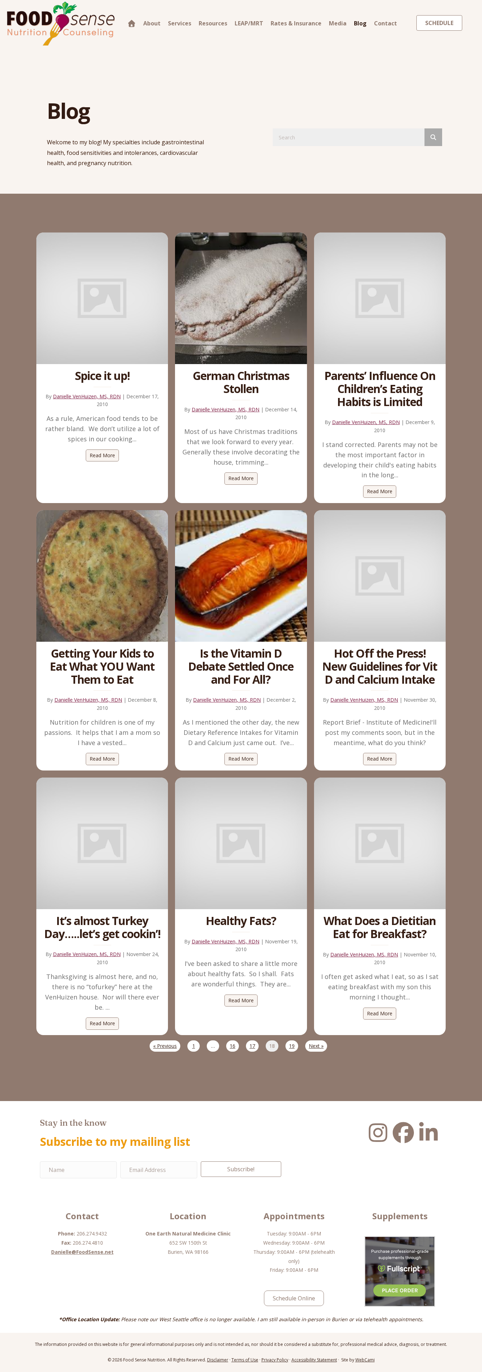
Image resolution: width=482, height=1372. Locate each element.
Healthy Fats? (241, 920)
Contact (385, 23)
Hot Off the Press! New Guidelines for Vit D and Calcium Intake (379, 666)
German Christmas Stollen (241, 382)
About (152, 23)
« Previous (165, 1045)
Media (338, 23)
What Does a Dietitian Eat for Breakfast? (380, 927)
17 (252, 1045)
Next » (316, 1045)
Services (179, 23)
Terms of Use (244, 1360)
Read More (104, 455)
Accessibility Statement (314, 1360)
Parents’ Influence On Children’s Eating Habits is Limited (379, 388)
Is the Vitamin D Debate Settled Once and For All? (241, 666)
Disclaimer (217, 1360)
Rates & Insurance (296, 23)
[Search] (433, 137)
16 (232, 1045)
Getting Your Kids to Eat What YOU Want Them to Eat (102, 666)
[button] (241, 1169)
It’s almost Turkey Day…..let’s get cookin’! (102, 927)
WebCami (365, 1360)
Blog (360, 23)
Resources (213, 23)
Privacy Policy (274, 1360)
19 (292, 1045)
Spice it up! (102, 375)
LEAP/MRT (249, 23)
